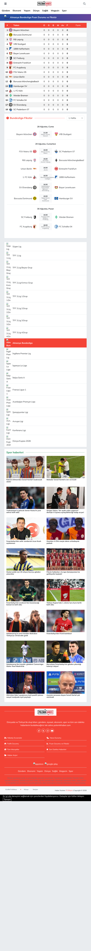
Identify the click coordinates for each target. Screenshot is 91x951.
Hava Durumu (55, 738)
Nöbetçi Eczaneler (14, 738)
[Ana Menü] (5, 3)
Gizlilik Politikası (11, 789)
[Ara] (84, 3)
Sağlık (45, 10)
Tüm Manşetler (13, 749)
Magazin (55, 10)
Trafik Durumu (13, 744)
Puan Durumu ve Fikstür (59, 744)
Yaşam (27, 10)
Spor (64, 10)
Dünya (36, 10)
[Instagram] (48, 731)
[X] (43, 731)
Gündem (6, 10)
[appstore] (38, 763)
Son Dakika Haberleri (57, 749)
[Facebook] (39, 731)
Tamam (7, 799)
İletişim (35, 789)
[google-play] (51, 763)
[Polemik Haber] (44, 3)
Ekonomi (17, 10)
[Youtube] (52, 731)
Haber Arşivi (12, 755)
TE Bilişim (69, 790)
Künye (26, 789)
